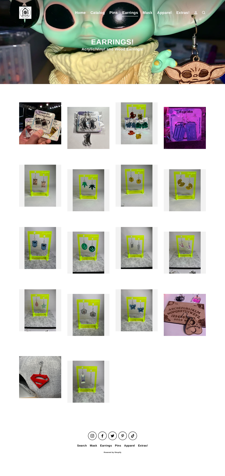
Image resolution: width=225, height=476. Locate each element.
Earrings (130, 13)
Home (80, 13)
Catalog (97, 13)
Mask (147, 13)
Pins (113, 13)
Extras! (183, 13)
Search (82, 445)
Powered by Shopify (112, 452)
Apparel (164, 13)
